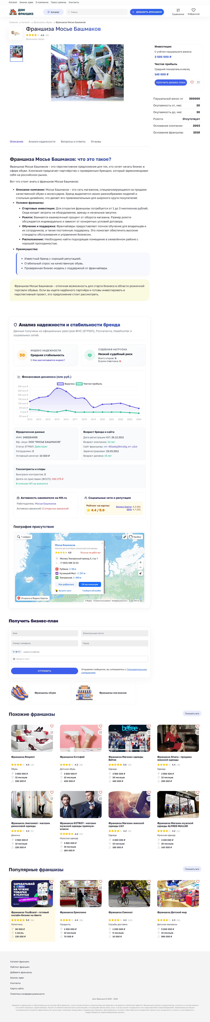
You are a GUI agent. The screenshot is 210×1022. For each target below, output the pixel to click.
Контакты (74, 2)
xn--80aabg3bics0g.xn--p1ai (120, 446)
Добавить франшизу (21, 972)
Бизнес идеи (26, 2)
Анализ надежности (42, 141)
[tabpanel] (79, 225)
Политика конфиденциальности (27, 993)
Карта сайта (17, 988)
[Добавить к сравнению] (198, 82)
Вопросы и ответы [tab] (73, 141)
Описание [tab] (16, 141)
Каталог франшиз (19, 961)
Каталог (13, 2)
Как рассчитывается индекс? (49, 360)
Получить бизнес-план (170, 82)
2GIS (129, 509)
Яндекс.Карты (123, 506)
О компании (42, 2)
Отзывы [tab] (96, 141)
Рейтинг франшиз (19, 967)
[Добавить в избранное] (192, 82)
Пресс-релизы (58, 2)
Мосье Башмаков (45, 503)
